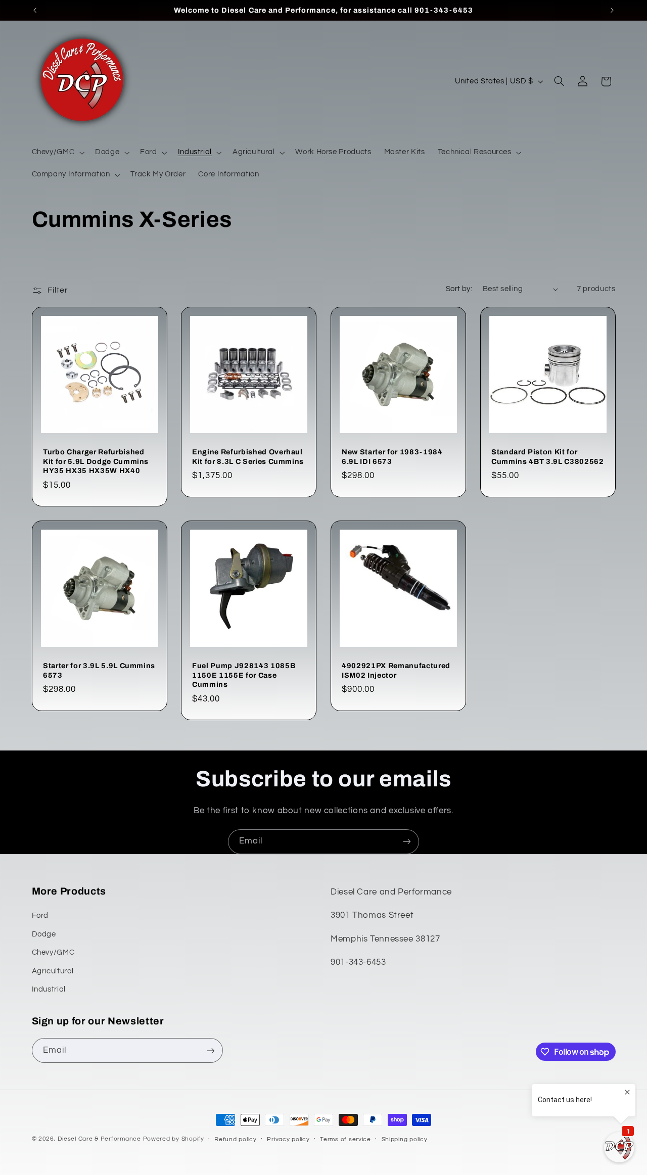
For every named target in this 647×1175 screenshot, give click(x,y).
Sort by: (459, 289)
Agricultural (53, 971)
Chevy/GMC (53, 952)
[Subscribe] (407, 841)
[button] (57, 153)
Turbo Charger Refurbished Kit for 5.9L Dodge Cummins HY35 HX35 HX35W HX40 (96, 461)
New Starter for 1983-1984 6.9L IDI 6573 (392, 456)
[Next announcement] (612, 10)
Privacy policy (288, 1139)
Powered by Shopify (173, 1139)
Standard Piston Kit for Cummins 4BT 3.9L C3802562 (547, 456)
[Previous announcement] (35, 10)
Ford (40, 916)
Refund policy (235, 1139)
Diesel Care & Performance (99, 1139)
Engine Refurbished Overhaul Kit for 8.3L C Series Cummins (248, 456)
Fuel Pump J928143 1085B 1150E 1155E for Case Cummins (243, 675)
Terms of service (345, 1139)
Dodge (44, 934)
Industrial (49, 989)
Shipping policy (405, 1139)
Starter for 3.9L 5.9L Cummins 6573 (99, 670)
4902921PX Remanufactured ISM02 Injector (396, 670)
